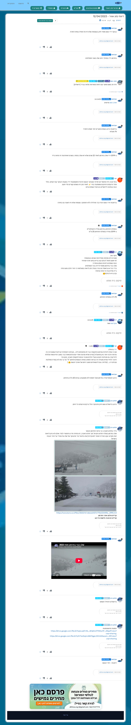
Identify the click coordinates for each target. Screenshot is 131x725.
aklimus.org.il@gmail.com (106, 41)
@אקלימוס (90, 320)
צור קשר (65, 715)
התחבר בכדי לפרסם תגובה (45, 20)
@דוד (90, 346)
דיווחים (118, 20)
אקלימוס (114, 28)
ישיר (115, 178)
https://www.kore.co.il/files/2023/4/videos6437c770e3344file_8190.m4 (86, 513)
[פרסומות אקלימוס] (65, 696)
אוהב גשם (113, 81)
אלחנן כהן (113, 401)
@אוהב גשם (97, 99)
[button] (37, 8)
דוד (116, 252)
